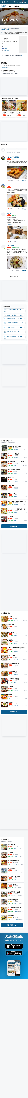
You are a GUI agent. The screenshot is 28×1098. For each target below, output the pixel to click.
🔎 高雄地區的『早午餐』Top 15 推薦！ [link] (13, 315)
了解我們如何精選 (5, 29)
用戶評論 (4, 144)
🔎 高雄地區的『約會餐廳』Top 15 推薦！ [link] (13, 310)
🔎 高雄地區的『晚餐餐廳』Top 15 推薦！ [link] (13, 337)
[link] (16, 449)
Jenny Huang (10, 245)
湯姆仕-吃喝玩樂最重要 (13, 157)
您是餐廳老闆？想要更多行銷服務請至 (14, 55)
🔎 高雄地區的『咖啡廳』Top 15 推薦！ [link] (13, 318)
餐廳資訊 (3, 6)
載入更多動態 (13, 276)
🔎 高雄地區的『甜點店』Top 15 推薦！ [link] (13, 327)
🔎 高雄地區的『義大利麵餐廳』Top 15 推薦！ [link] (13, 323)
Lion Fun (9, 185)
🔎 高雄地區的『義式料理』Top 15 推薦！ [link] (13, 332)
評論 (10, 6)
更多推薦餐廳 (13, 712)
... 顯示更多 (9, 224)
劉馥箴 (9, 213)
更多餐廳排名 (13, 526)
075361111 (6, 51)
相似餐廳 (16, 6)
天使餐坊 (6, 48)
